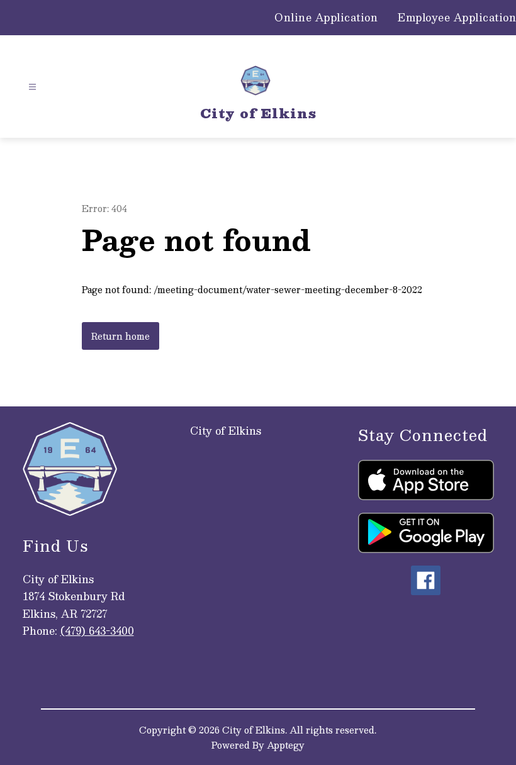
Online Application (326, 17)
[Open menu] (32, 87)
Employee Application (457, 17)
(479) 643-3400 (97, 630)
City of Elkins (225, 430)
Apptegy (286, 744)
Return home (120, 335)
